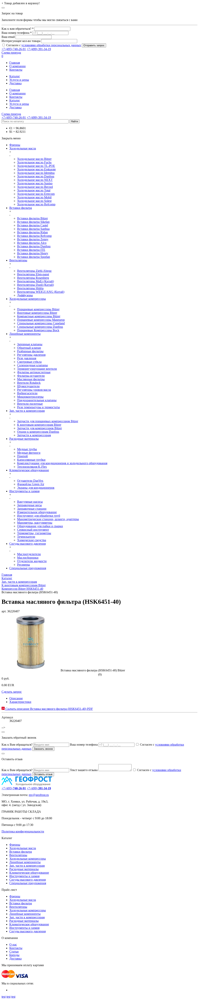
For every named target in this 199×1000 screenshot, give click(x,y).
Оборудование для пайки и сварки (40, 526)
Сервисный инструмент (33, 529)
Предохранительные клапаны (37, 400)
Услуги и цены (19, 79)
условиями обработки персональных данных (51, 45)
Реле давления (26, 358)
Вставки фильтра (20, 207)
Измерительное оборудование (37, 512)
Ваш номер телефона (84, 744)
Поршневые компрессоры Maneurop (41, 319)
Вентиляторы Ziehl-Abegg (34, 270)
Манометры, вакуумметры (34, 522)
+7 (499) (39, 788)
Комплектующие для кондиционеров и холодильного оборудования (62, 463)
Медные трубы (27, 449)
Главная (14, 62)
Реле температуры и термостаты (38, 407)
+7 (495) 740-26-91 (14, 49)
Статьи (14, 951)
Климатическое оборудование (29, 470)
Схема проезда (11, 52)
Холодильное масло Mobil (34, 197)
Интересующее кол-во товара (21, 41)
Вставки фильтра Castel (32, 225)
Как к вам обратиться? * (18, 28)
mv (31, 795)
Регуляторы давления (31, 354)
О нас (13, 944)
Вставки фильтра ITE (31, 249)
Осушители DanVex (30, 480)
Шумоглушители (28, 386)
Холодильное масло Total (33, 190)
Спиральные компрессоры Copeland (41, 323)
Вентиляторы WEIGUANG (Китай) (40, 291)
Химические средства (31, 540)
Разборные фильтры (30, 351)
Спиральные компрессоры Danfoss (40, 326)
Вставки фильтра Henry (32, 253)
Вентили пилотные (30, 403)
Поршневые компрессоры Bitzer (38, 309)
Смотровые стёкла (29, 361)
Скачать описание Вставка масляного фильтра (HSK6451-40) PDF (49, 708)
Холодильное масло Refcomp (36, 204)
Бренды (14, 955)
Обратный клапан (29, 347)
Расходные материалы (24, 438)
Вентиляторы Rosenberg (33, 277)
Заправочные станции (31, 508)
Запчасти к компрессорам (34, 435)
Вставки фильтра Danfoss (34, 246)
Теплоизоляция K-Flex (32, 466)
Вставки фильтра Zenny (32, 239)
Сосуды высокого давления (27, 543)
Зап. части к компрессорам (27, 410)
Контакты (15, 69)
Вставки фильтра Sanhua (33, 228)
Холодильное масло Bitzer (34, 159)
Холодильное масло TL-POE (36, 166)
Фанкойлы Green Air (30, 484)
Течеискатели (26, 536)
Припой (22, 456)
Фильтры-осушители (31, 375)
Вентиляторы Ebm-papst (33, 274)
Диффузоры (25, 295)
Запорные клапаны (29, 344)
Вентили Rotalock (29, 382)
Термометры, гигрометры (34, 533)
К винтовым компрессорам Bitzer (39, 424)
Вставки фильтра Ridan (32, 232)
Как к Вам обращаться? (17, 744)
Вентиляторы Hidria (30, 288)
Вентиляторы (18, 260)
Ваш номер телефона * (17, 32)
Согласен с (43, 45)
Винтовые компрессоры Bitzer (37, 312)
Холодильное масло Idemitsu (36, 173)
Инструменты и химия (24, 491)
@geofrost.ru (41, 795)
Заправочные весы (29, 505)
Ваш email (8, 36)
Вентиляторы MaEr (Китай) (35, 281)
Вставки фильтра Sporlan (33, 256)
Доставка (15, 83)
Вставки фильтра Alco (31, 242)
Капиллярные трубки (31, 459)
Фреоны (14, 145)
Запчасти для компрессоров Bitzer (39, 428)
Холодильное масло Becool (35, 186)
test (4, 996)
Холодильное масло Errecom (36, 193)
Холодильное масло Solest (34, 200)
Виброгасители (27, 393)
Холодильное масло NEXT (35, 180)
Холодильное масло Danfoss (35, 176)
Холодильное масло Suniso (34, 183)
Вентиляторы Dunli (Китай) (35, 284)
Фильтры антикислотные (34, 372)
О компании (17, 66)
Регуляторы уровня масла (34, 389)
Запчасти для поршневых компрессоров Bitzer (47, 421)
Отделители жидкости (32, 561)
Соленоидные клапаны (32, 365)
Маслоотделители (29, 554)
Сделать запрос (12, 691)
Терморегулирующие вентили (37, 368)
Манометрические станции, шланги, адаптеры (48, 519)
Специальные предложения (27, 568)
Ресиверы (23, 564)
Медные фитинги (28, 452)
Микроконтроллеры (30, 396)
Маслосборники (27, 557)
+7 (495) (14, 788)
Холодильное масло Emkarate (36, 169)
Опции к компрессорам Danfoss (38, 431)
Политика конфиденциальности (23, 831)
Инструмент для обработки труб (38, 515)
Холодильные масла (22, 148)
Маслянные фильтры (31, 379)
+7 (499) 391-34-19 (39, 49)
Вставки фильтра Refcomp (34, 235)
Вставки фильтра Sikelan (33, 221)
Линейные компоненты (25, 333)
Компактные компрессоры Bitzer (38, 316)
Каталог (14, 76)
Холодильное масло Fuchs (34, 162)
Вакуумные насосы (30, 501)
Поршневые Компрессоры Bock (38, 330)
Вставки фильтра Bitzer (32, 218)
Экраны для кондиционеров (35, 487)
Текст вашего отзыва (84, 770)
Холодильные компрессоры (27, 298)
